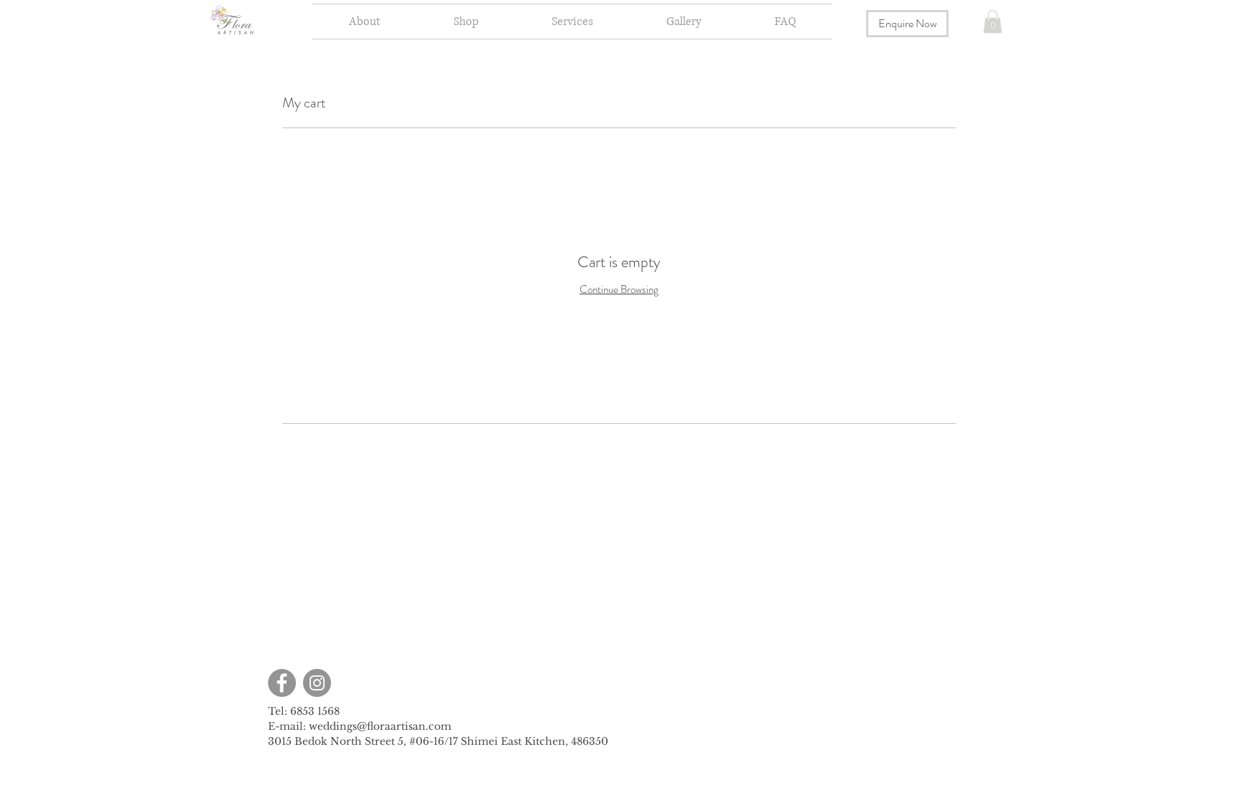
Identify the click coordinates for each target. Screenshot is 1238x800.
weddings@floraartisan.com (380, 726)
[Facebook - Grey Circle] (282, 683)
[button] (466, 21)
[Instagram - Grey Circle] (317, 683)
